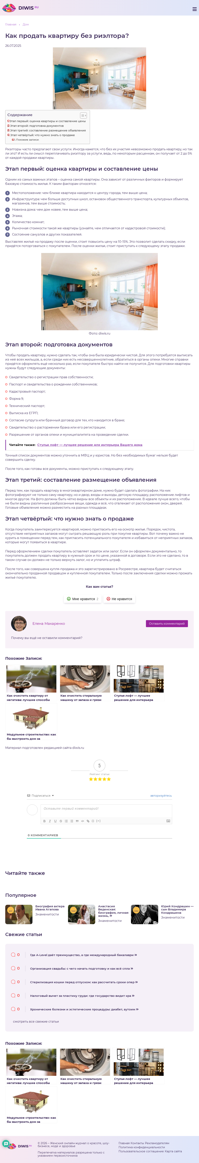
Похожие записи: (27, 139)
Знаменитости (47, 914)
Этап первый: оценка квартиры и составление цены (48, 121)
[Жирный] (44, 821)
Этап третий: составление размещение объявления (48, 130)
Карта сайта (173, 1151)
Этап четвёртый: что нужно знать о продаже (42, 135)
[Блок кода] (82, 821)
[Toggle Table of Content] (81, 115)
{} (93, 820)
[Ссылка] (88, 821)
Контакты (137, 1143)
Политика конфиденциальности (142, 1147)
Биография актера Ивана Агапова (50, 908)
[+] (98, 820)
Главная (124, 1143)
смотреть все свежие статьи (36, 1021)
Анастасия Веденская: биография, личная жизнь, (113, 911)
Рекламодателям (157, 1143)
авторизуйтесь (161, 795)
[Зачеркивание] (61, 821)
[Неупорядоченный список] (71, 821)
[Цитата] (77, 821)
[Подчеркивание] (55, 821)
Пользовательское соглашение (141, 1151)
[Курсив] (50, 821)
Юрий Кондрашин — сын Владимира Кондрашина (177, 909)
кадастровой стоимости (144, 228)
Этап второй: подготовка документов (37, 126)
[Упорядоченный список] (66, 821)
